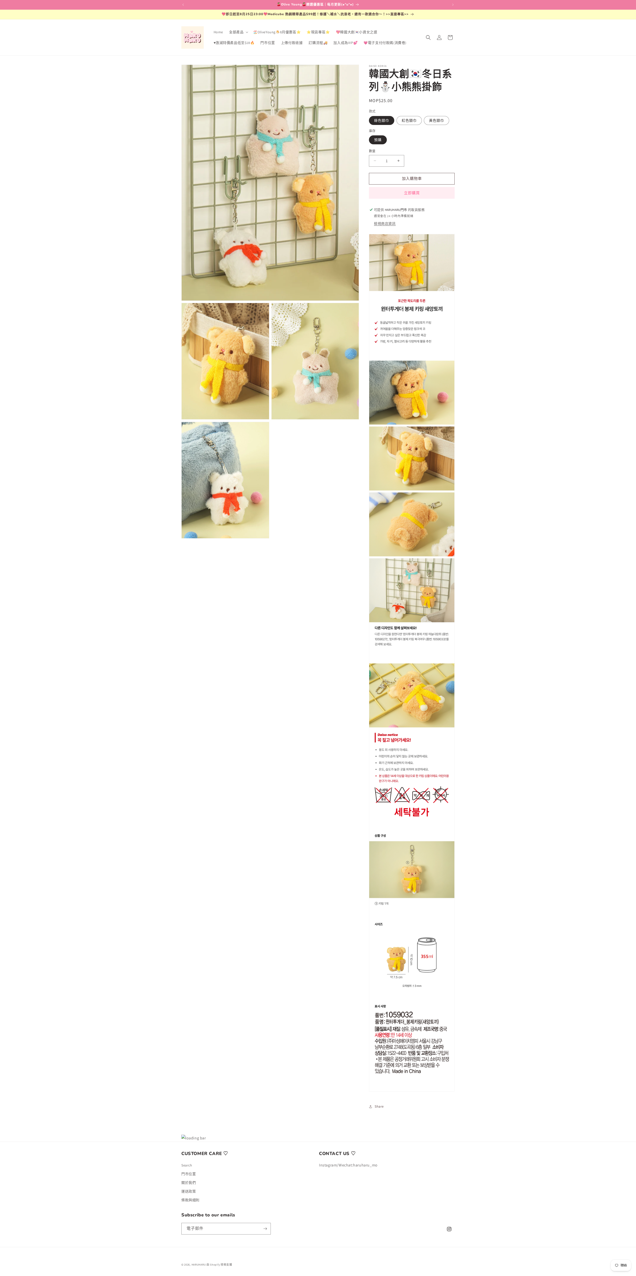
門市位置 (188, 1174)
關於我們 (188, 1182)
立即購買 (412, 193)
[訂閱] (265, 1229)
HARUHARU (199, 1264)
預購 (378, 140)
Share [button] (379, 1106)
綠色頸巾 (381, 120)
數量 (372, 151)
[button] (238, 32)
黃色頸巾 (436, 120)
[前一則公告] (183, 4)
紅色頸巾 (409, 120)
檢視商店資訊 (385, 223)
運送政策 (188, 1191)
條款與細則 (190, 1200)
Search (186, 1165)
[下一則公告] (452, 4)
